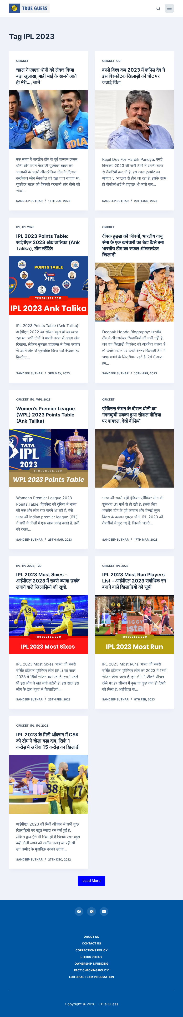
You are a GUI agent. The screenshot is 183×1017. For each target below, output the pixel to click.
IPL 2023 (28, 227)
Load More (91, 880)
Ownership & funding (91, 963)
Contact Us (91, 943)
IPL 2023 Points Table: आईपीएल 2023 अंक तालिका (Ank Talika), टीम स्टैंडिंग (48, 242)
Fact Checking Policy (91, 970)
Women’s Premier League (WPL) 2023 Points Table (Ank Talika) (45, 415)
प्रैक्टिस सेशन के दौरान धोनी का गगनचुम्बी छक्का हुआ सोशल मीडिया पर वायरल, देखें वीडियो (131, 415)
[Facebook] (79, 911)
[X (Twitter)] (91, 911)
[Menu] (169, 8)
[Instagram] (104, 911)
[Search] (158, 8)
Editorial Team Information (91, 977)
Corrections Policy (92, 950)
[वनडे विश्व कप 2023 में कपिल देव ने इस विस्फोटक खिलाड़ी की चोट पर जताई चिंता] (134, 119)
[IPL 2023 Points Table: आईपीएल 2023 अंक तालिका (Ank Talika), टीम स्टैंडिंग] (48, 285)
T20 (38, 565)
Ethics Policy (91, 957)
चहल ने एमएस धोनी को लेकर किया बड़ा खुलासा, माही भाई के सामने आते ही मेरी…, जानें (46, 76)
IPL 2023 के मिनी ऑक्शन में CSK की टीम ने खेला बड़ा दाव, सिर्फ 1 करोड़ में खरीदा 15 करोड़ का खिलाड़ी (48, 741)
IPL (18, 227)
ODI (118, 61)
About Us (91, 937)
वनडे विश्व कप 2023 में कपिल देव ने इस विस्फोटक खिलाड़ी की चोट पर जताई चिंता (133, 76)
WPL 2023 (43, 399)
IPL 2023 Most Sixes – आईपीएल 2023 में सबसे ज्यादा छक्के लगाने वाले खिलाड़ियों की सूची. (48, 581)
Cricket (22, 61)
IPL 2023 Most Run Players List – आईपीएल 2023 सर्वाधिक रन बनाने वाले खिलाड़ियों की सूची (134, 581)
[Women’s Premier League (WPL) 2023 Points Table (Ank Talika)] (48, 458)
